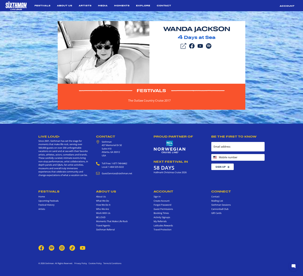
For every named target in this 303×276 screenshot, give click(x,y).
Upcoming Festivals (48, 200)
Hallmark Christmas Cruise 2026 (170, 172)
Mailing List (217, 200)
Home (41, 196)
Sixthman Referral (105, 229)
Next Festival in (171, 161)
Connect (221, 191)
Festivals (42, 5)
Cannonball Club (219, 209)
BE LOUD (100, 217)
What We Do (102, 200)
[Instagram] (62, 247)
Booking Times (161, 213)
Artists (85, 5)
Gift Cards (216, 213)
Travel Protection (162, 229)
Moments (122, 5)
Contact (164, 5)
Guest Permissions (163, 209)
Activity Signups (162, 217)
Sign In (157, 196)
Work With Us (103, 213)
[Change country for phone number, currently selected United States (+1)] (214, 157)
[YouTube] (200, 46)
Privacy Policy (80, 263)
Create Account (162, 200)
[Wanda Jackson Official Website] (103, 52)
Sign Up (221, 167)
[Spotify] (208, 46)
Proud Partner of (173, 136)
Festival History (46, 204)
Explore (143, 5)
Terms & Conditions (111, 263)
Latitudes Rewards (163, 225)
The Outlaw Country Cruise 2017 (149, 100)
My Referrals (160, 221)
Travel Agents (103, 225)
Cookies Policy (94, 263)
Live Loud (49, 136)
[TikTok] (72, 247)
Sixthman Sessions (221, 204)
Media (103, 5)
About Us (64, 5)
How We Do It (103, 204)
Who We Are (102, 209)
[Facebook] (192, 46)
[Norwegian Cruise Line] (170, 147)
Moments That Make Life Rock (112, 221)
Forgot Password (162, 204)
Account (287, 6)
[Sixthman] (16, 6)
